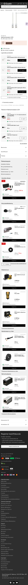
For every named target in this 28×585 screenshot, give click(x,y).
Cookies (3, 493)
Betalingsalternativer (6, 483)
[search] (25, 6)
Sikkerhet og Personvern (7, 555)
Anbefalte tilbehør (6, 178)
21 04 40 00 (10, 453)
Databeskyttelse (5, 513)
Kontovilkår (4, 489)
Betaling (3, 533)
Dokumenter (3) (5, 420)
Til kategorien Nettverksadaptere (9, 413)
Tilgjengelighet (4, 495)
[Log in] (23, 3)
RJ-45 (15, 10)
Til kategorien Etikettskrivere (8, 328)
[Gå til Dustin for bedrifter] (8, 3)
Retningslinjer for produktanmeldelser (10, 499)
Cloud (2, 511)
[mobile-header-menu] (2, 3)
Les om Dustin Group (6, 543)
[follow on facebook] (10, 582)
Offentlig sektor (5, 553)
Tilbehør (3, 156)
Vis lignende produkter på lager (14, 97)
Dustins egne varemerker (7, 549)
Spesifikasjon (4, 151)
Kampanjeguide (5, 497)
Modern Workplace (5, 507)
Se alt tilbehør (23, 143)
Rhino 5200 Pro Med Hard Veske (20, 313)
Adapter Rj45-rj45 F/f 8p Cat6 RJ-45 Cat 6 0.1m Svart (20, 380)
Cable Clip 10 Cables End (20, 227)
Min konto (3, 531)
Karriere (3, 545)
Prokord (3, 35)
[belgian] (16, 475)
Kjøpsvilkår (3, 481)
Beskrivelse (4, 147)
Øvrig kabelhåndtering (7, 203)
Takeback (3, 519)
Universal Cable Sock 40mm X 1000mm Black (19, 356)
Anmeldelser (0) (5, 424)
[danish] (8, 475)
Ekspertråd (4, 565)
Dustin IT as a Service (6, 505)
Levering (3, 527)
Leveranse (3, 485)
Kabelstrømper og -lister (8, 331)
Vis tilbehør (9, 43)
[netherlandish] (14, 475)
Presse (2, 541)
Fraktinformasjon (5, 487)
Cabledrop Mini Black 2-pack (19, 209)
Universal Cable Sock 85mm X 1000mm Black (19, 337)
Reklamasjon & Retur (6, 529)
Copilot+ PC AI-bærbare (7, 569)
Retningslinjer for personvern (8, 491)
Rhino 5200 (17, 293)
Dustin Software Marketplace (8, 521)
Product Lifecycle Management (8, 517)
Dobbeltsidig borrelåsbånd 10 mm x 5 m (20, 246)
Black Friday (4, 567)
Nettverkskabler (8, 10)
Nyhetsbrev (4, 559)
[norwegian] (5, 475)
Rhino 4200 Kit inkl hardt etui (20, 275)
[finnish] (11, 475)
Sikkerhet (3, 515)
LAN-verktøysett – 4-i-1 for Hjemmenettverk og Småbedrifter (20, 184)
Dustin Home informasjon (7, 537)
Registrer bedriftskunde (14, 446)
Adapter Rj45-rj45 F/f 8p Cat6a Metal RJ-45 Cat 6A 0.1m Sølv (20, 398)
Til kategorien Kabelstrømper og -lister (10, 371)
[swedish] (2, 475)
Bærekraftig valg (5, 547)
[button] (18, 3)
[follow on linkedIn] (13, 582)
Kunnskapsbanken (5, 561)
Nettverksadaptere (6, 374)
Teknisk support (5, 535)
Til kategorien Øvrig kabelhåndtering (18, 263)
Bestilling (3, 525)
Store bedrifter (4, 551)
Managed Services (5, 503)
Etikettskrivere (5, 269)
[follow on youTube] (17, 582)
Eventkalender (4, 563)
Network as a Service (6, 509)
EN (4, 214)
